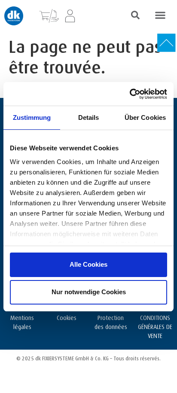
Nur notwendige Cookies (89, 292)
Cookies (66, 316)
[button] (160, 14)
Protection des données (111, 321)
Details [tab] (88, 117)
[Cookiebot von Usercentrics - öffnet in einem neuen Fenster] (129, 94)
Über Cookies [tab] (145, 117)
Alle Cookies (88, 264)
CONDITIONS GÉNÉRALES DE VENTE (155, 325)
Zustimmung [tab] (32, 117)
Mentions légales (22, 321)
